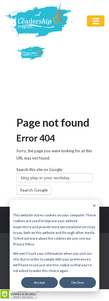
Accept (39, 282)
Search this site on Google (39, 169)
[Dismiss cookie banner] (94, 206)
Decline (77, 282)
